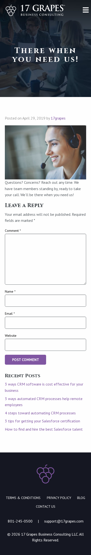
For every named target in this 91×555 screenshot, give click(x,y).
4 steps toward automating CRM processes (40, 412)
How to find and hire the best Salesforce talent (44, 429)
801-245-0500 (20, 521)
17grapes (58, 118)
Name (10, 291)
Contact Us (45, 506)
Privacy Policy (59, 498)
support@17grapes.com (63, 521)
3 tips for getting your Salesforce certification (42, 420)
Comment (13, 230)
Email (10, 313)
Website (11, 335)
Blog (81, 498)
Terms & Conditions (23, 498)
